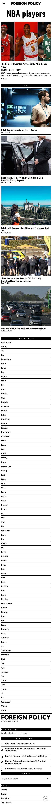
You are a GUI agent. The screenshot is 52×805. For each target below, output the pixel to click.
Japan (3, 522)
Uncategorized (5, 701)
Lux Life (3, 552)
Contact (3, 794)
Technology (4, 671)
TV (2, 693)
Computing (4, 402)
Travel (3, 684)
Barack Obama (6, 359)
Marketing (4, 556)
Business (4, 376)
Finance (3, 444)
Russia (3, 633)
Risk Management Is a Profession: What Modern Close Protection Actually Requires (22, 179)
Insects (3, 500)
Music (3, 577)
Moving (3, 573)
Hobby (3, 483)
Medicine (4, 560)
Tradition (4, 680)
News (3, 590)
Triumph (3, 689)
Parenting (4, 612)
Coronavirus (5, 406)
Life (2, 539)
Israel (3, 517)
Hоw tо (3, 492)
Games (3, 462)
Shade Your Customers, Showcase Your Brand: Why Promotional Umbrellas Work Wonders (21, 279)
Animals (3, 346)
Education (4, 427)
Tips (2, 676)
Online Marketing (6, 603)
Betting (3, 367)
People (3, 616)
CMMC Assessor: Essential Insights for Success (19, 130)
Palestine (4, 607)
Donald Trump (5, 419)
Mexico (3, 564)
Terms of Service (6, 802)
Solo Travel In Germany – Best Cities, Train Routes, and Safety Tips (25, 229)
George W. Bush (6, 466)
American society (6, 342)
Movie (3, 569)
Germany (4, 470)
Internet (3, 509)
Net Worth (4, 586)
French (3, 453)
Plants (3, 620)
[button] (48, 778)
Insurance (4, 504)
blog (2, 372)
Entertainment (5, 432)
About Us (4, 789)
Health (3, 474)
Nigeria (3, 594)
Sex (2, 646)
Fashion (3, 440)
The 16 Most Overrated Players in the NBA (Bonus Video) (24, 65)
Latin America (5, 530)
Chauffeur (4, 393)
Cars (2, 385)
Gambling (4, 457)
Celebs (3, 389)
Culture (3, 415)
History (3, 479)
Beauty (3, 363)
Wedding (4, 706)
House (3, 487)
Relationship (5, 629)
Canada (3, 380)
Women (3, 710)
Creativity (4, 410)
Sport (18, 70)
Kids (2, 526)
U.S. (2, 697)
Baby (2, 355)
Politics (3, 624)
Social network (6, 650)
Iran (2, 513)
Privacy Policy (5, 798)
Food (2, 449)
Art (2, 350)
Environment (5, 436)
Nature (3, 582)
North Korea (5, 599)
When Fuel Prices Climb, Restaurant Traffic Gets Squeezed (24, 328)
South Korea (5, 654)
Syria (3, 667)
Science (3, 641)
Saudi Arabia (5, 637)
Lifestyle (4, 543)
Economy (4, 423)
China (3, 397)
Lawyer (3, 534)
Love (2, 547)
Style (2, 663)
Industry (3, 496)
